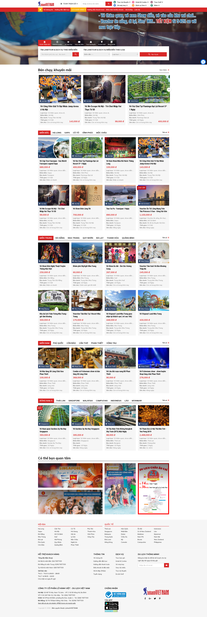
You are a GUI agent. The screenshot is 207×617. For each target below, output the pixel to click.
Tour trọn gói (120, 558)
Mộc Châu (101, 132)
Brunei (140, 539)
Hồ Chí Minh (58, 534)
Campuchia (102, 400)
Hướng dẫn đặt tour (62, 10)
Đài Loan (108, 539)
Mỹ (122, 539)
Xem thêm (163, 70)
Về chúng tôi (48, 10)
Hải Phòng (58, 539)
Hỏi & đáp (129, 10)
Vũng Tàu (111, 343)
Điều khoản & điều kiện (101, 568)
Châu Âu (124, 537)
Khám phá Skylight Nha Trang (84, 266)
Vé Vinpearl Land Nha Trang (151, 314)
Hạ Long (57, 132)
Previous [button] (38, 89)
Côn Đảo (71, 343)
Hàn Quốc (124, 529)
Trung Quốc (109, 537)
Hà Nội (56, 531)
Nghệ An (74, 542)
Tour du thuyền (121, 571)
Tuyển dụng (97, 574)
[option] (103, 38)
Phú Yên (90, 529)
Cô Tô (76, 132)
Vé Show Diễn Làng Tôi (82, 208)
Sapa (67, 132)
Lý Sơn (73, 537)
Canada (124, 542)
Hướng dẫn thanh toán (95, 10)
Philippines (158, 542)
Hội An (73, 534)
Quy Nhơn (88, 238)
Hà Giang (74, 531)
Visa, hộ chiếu (120, 568)
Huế (55, 537)
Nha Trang (73, 238)
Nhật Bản (124, 531)
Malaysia (88, 400)
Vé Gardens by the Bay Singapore (86, 429)
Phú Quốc (58, 343)
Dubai (123, 534)
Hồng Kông (108, 542)
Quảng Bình (128, 238)
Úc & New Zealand (144, 531)
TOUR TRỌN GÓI (69, 4)
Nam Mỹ (157, 537)
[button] (165, 132)
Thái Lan (60, 400)
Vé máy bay (120, 564)
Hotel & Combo (121, 561)
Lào (127, 400)
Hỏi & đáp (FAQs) (99, 571)
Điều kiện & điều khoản (115, 10)
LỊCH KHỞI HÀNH (77, 10)
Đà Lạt (100, 238)
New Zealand (159, 539)
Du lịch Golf (120, 574)
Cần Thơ (83, 343)
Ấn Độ (140, 529)
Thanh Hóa (113, 238)
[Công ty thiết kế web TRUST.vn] (46, 4)
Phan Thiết (97, 343)
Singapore (74, 400)
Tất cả (164, 132)
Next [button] (169, 89)
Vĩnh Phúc (87, 132)
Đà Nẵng (60, 238)
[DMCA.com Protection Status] (111, 611)
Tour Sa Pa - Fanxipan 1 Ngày (117, 208)
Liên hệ (137, 10)
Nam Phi (141, 537)
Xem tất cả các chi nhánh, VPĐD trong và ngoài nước (57, 603)
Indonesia (116, 400)
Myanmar (137, 400)
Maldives (141, 534)
